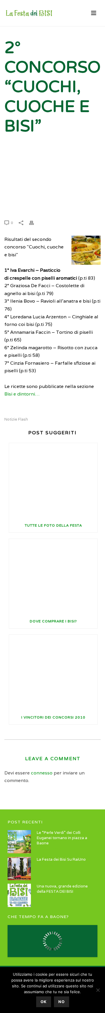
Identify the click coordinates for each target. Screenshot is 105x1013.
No (61, 1001)
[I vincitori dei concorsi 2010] (53, 672)
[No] (98, 990)
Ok (44, 1001)
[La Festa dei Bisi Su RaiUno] (19, 868)
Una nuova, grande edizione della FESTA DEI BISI (62, 889)
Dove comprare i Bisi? (53, 621)
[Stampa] (34, 223)
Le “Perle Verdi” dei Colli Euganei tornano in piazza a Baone (62, 838)
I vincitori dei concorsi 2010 (53, 717)
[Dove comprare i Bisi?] (53, 576)
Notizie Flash (16, 419)
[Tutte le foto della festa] (53, 480)
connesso (41, 773)
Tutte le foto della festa (53, 525)
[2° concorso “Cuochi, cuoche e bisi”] (52, 182)
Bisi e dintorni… (21, 394)
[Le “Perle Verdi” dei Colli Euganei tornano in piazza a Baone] (19, 841)
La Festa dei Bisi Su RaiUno (61, 859)
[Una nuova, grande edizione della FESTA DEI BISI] (19, 895)
